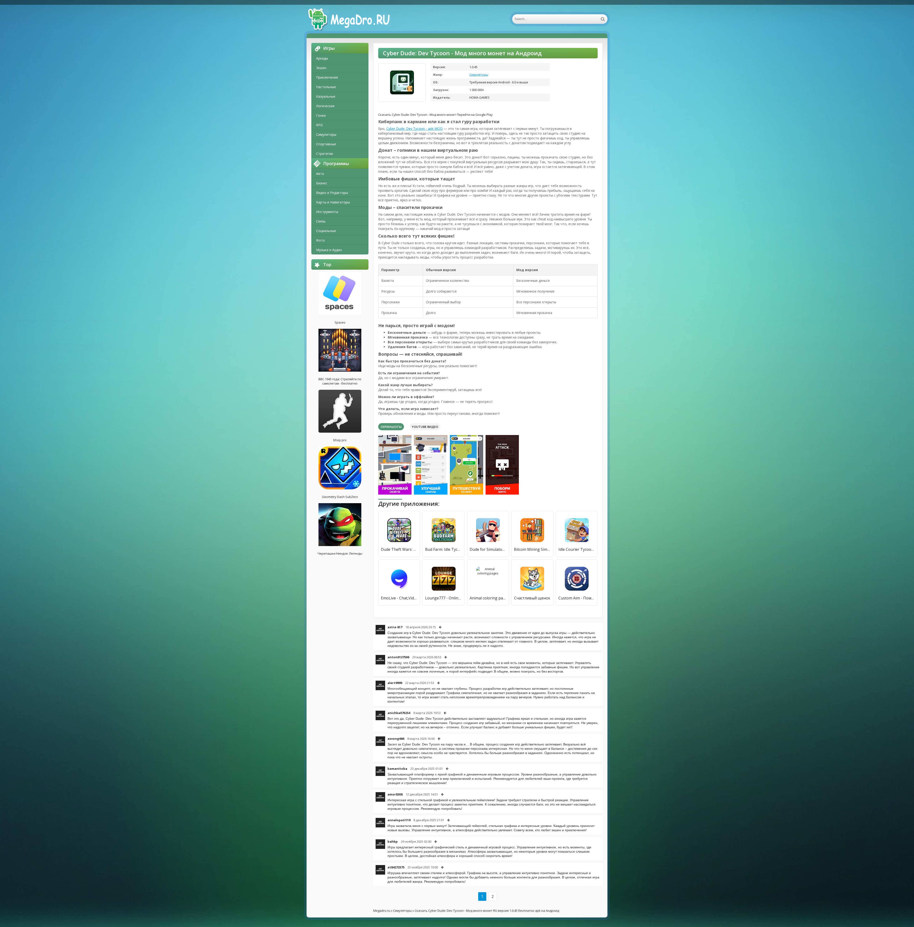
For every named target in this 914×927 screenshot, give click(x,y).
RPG (319, 125)
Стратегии (324, 153)
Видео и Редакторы (332, 192)
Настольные (326, 87)
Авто (320, 173)
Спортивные (326, 144)
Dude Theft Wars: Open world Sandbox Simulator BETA (399, 549)
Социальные (326, 230)
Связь (321, 221)
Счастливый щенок (532, 598)
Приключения (327, 77)
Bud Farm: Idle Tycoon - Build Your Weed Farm (443, 549)
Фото (320, 240)
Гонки (321, 115)
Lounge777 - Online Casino (443, 598)
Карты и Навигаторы (333, 202)
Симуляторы (326, 134)
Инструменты (327, 211)
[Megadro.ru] (354, 19)
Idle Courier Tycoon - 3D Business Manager (576, 549)
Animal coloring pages (488, 598)
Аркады (322, 58)
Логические (325, 106)
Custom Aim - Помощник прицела (576, 598)
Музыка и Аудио (329, 250)
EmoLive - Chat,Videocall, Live (399, 598)
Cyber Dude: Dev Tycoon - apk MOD (414, 128)
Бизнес (321, 183)
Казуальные (325, 96)
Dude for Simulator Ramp (488, 549)
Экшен (321, 68)
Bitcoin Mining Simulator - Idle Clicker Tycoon (532, 549)
